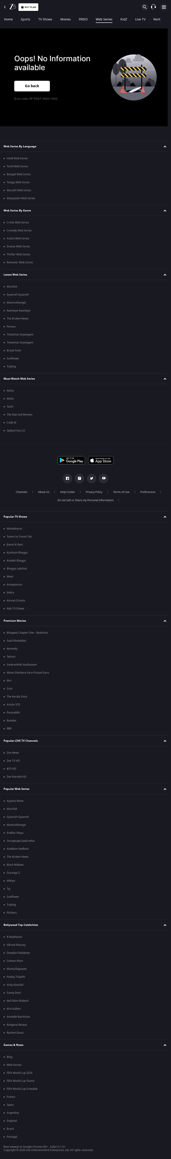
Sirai (9, 689)
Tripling (11, 367)
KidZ (123, 19)
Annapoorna (14, 585)
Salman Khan (15, 961)
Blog (9, 1057)
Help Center (65, 492)
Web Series (104, 19)
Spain (10, 1105)
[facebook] (66, 478)
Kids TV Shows (15, 609)
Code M (11, 423)
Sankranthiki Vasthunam (22, 665)
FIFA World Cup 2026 (20, 1073)
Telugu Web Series (18, 182)
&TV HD (11, 769)
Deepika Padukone (18, 953)
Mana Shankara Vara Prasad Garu (28, 673)
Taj (8, 889)
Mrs (9, 681)
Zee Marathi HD (16, 777)
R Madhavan (14, 937)
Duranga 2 (13, 873)
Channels (20, 492)
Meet (10, 577)
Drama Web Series (18, 246)
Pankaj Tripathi (16, 977)
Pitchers (12, 913)
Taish (10, 407)
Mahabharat (14, 529)
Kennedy (12, 649)
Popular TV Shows (15, 516)
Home (8, 19)
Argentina (13, 1113)
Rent (156, 19)
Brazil (10, 1129)
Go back (32, 86)
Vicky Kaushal (15, 985)
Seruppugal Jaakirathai (21, 841)
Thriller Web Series (18, 254)
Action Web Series (18, 238)
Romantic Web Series (20, 262)
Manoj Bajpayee (17, 969)
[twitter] (90, 478)
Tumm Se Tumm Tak (19, 537)
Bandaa (11, 721)
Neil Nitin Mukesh (17, 1001)
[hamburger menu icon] (163, 7)
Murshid (12, 287)
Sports (25, 19)
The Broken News (17, 319)
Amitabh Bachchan (18, 1017)
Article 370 (13, 705)
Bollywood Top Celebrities (21, 925)
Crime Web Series (18, 223)
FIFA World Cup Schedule (22, 1089)
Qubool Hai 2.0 (16, 431)
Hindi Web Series (17, 158)
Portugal (12, 1137)
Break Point (14, 351)
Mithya (11, 881)
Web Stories (14, 1065)
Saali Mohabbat (16, 641)
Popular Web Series (16, 789)
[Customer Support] (153, 7)
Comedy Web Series (19, 231)
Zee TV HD (13, 761)
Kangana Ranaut (17, 1025)
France (11, 1097)
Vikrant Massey (16, 945)
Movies (65, 19)
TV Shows (45, 19)
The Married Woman (19, 415)
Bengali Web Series (19, 174)
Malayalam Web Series (21, 198)
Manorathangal (16, 303)
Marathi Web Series (19, 190)
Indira (10, 593)
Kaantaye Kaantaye (19, 311)
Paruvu (11, 327)
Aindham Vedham (18, 849)
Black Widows (15, 865)
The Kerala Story (17, 697)
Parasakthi (13, 713)
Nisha (10, 391)
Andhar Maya (15, 833)
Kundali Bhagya (16, 561)
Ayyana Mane (15, 801)
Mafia (10, 399)
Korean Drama (16, 601)
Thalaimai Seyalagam (20, 335)
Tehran (11, 657)
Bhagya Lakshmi (17, 569)
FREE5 (83, 19)
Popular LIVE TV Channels (21, 740)
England (12, 1121)
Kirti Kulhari (14, 1009)
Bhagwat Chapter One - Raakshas (27, 633)
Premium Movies (15, 620)
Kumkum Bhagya (17, 553)
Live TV (140, 19)
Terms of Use (119, 492)
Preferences (146, 492)
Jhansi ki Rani (15, 545)
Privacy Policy (92, 492)
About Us (42, 492)
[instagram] (78, 478)
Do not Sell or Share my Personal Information (84, 500)
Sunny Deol (14, 993)
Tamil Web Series (17, 166)
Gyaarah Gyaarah (18, 295)
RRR (9, 729)
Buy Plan (30, 7)
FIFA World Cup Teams (21, 1081)
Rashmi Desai (15, 1033)
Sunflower (13, 359)
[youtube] (102, 478)
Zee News (13, 753)
